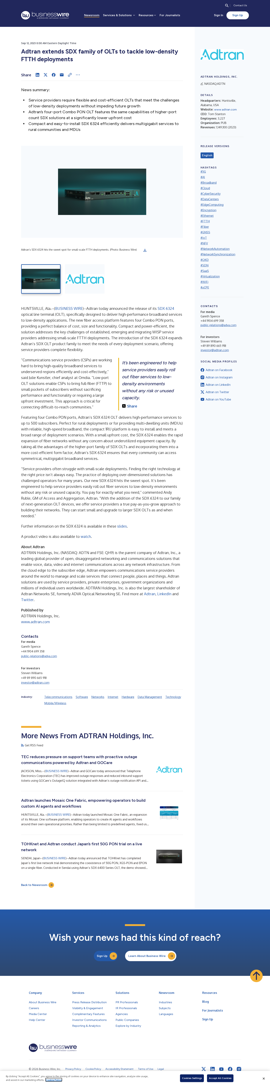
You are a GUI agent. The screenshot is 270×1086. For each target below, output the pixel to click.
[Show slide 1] (41, 279)
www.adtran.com (35, 621)
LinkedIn (164, 593)
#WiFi (204, 282)
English (207, 155)
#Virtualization (210, 276)
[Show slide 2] (85, 279)
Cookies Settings (192, 1078)
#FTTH (205, 221)
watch (86, 536)
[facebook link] (230, 1069)
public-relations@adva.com (39, 656)
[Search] (226, 5)
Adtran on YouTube (218, 399)
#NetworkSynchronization (218, 254)
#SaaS (205, 271)
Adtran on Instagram (219, 377)
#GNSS (205, 232)
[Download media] (145, 250)
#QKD (205, 260)
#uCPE (205, 287)
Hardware (128, 697)
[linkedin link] (212, 1069)
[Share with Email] (62, 75)
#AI (203, 177)
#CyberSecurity (211, 193)
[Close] (264, 1078)
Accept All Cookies (220, 1078)
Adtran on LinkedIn (218, 385)
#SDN (204, 265)
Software (82, 697)
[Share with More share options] (78, 75)
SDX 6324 (166, 308)
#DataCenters (210, 199)
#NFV (204, 243)
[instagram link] (239, 1069)
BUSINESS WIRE (69, 308)
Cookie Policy (54, 1079)
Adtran (149, 593)
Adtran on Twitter (217, 392)
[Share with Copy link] (70, 75)
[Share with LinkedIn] (37, 75)
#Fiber (205, 227)
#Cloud (205, 188)
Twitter (27, 599)
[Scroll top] (256, 976)
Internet (113, 697)
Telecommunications (58, 697)
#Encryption (208, 210)
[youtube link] (221, 1069)
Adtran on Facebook (219, 370)
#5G (203, 171)
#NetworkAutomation (215, 249)
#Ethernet (207, 216)
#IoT (204, 238)
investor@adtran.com (35, 682)
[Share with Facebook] (54, 75)
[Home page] (45, 15)
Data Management (150, 697)
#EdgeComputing (212, 204)
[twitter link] (203, 1069)
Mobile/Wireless (55, 703)
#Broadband (209, 182)
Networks (97, 697)
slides (122, 526)
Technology (173, 697)
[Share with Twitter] (45, 75)
